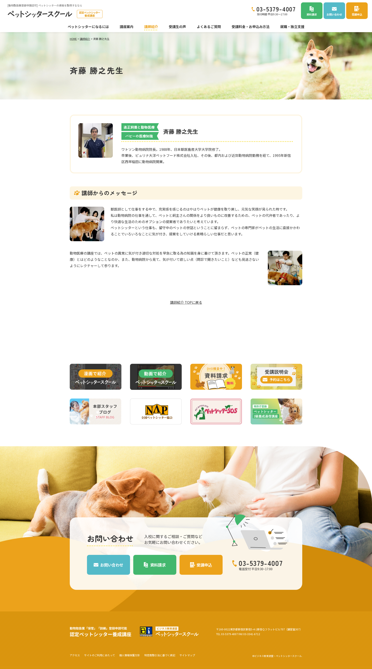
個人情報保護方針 (129, 655)
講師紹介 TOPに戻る (186, 302)
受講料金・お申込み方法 (251, 26)
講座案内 (126, 26)
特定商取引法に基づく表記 (159, 655)
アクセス (75, 655)
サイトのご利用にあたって (99, 655)
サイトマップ (187, 655)
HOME (73, 39)
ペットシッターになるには (88, 26)
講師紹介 (151, 26)
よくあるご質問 (209, 26)
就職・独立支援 (292, 26)
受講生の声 (177, 26)
